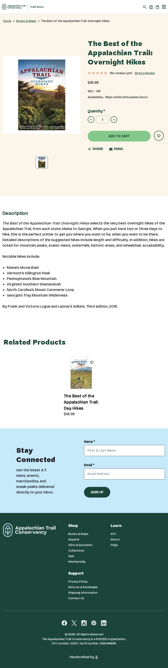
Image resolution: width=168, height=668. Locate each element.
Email (118, 149)
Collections (76, 550)
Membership (77, 561)
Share (97, 149)
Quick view (76, 379)
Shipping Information (82, 592)
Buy (92, 377)
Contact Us (76, 598)
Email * (89, 465)
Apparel (73, 539)
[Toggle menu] (164, 6)
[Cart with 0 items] (157, 7)
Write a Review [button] (145, 73)
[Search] (144, 7)
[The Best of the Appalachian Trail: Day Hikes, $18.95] (81, 373)
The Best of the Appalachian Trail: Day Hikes (81, 402)
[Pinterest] (93, 623)
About (115, 539)
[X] (74, 623)
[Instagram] (84, 623)
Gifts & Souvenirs (80, 545)
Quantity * (96, 111)
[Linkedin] (103, 623)
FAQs (114, 545)
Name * (89, 441)
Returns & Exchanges (83, 587)
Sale (71, 556)
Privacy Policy (77, 581)
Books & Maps (78, 534)
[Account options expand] (151, 7)
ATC (113, 534)
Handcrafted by (82, 657)
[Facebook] (64, 623)
